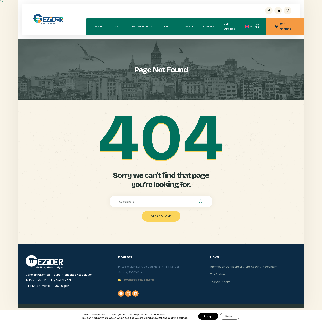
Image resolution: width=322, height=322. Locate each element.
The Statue (217, 274)
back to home (161, 216)
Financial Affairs (220, 282)
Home (98, 26)
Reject (229, 316)
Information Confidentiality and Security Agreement (243, 267)
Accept (208, 316)
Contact (208, 26)
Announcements (141, 26)
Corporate (186, 26)
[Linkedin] (135, 293)
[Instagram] (128, 293)
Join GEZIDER (229, 26)
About (116, 26)
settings (182, 318)
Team (165, 26)
